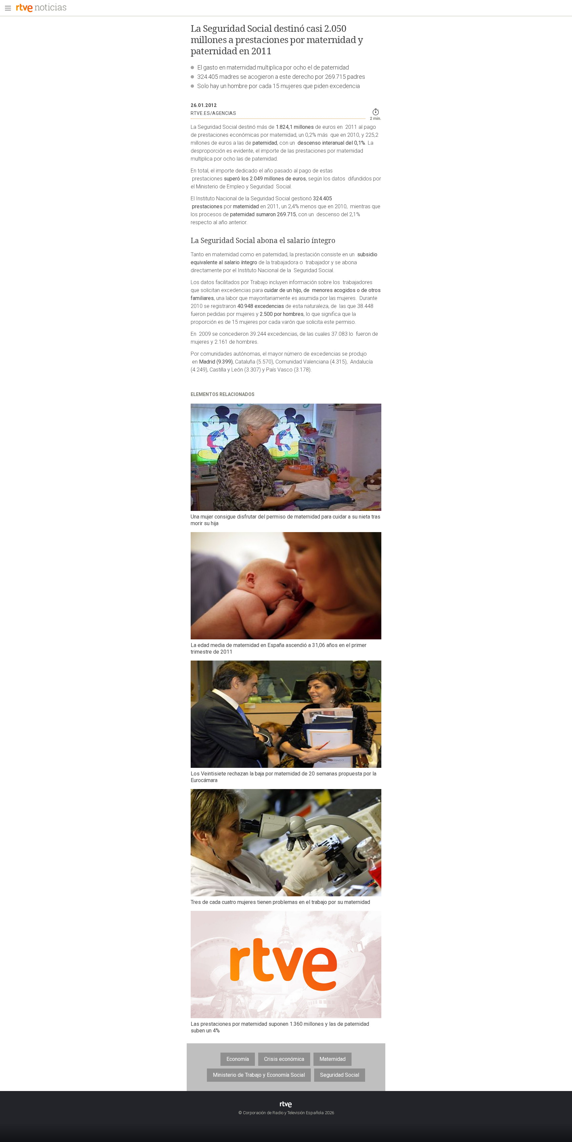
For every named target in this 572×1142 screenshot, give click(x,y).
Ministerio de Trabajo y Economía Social (259, 1075)
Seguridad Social (339, 1075)
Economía (237, 1059)
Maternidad (332, 1059)
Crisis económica (284, 1059)
